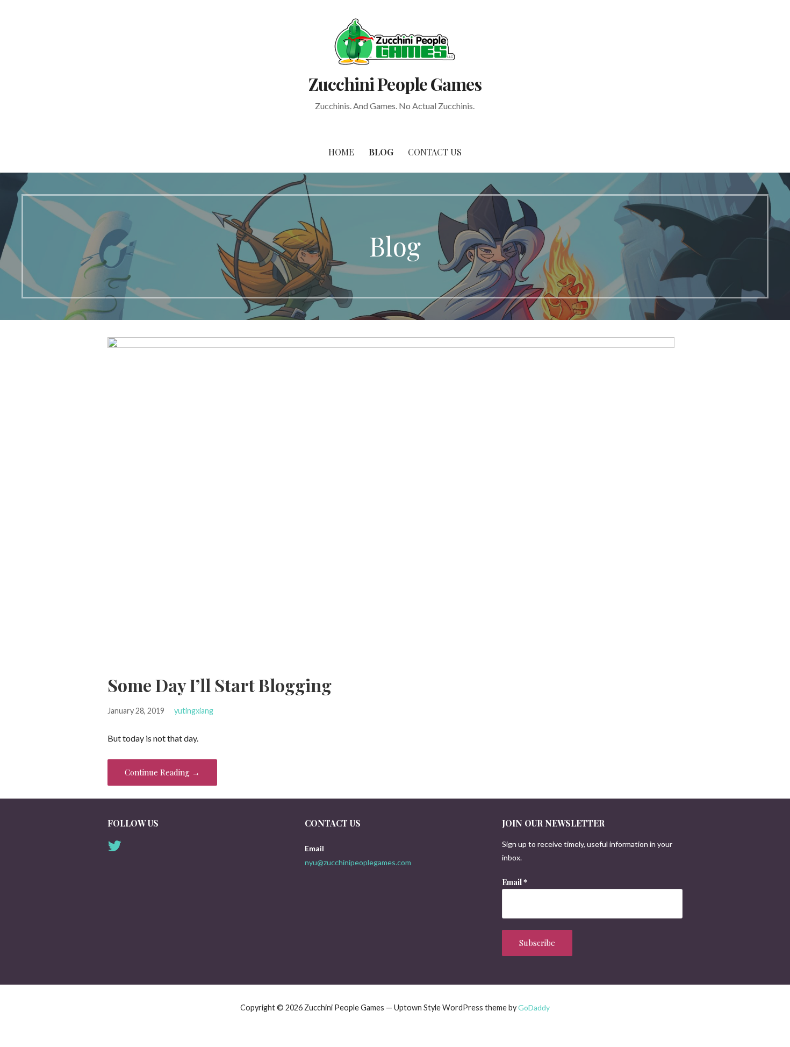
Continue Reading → (162, 772)
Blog (381, 152)
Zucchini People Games (395, 83)
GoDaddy (534, 1007)
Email (514, 882)
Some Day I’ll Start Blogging (219, 684)
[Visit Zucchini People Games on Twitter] (114, 848)
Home (341, 152)
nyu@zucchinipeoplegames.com (358, 862)
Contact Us (435, 152)
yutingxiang (193, 710)
